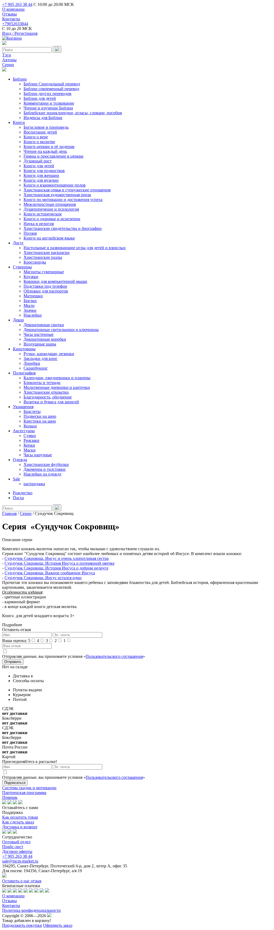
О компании (13, 9)
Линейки (32, 363)
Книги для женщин (41, 175)
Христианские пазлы (43, 257)
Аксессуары (24, 430)
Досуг (18, 243)
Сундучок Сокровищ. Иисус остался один (43, 577)
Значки (30, 310)
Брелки (30, 300)
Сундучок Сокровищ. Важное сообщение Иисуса (50, 573)
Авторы (9, 60)
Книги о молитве (39, 141)
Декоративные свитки (44, 324)
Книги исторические (43, 214)
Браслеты (32, 411)
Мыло (29, 305)
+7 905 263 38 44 (17, 4)
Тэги (6, 55)
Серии (8, 64)
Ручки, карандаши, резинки (49, 353)
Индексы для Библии (43, 117)
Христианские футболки (46, 464)
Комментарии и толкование (49, 103)
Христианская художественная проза (57, 194)
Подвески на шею (40, 416)
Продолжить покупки (22, 925)
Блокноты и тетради (42, 382)
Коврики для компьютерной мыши (55, 281)
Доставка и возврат (19, 827)
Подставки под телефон (45, 286)
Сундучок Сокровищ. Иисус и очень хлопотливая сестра (57, 558)
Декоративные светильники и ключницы (61, 329)
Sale (16, 479)
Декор (18, 320)
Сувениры (22, 267)
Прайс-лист (12, 846)
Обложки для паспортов (46, 291)
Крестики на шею (40, 421)
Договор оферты (17, 851)
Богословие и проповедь (46, 127)
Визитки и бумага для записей (51, 402)
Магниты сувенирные (44, 271)
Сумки (30, 435)
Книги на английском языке (49, 238)
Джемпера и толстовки (45, 469)
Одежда (20, 459)
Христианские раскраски (47, 252)
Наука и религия (39, 223)
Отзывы (9, 14)
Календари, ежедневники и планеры (57, 377)
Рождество (22, 493)
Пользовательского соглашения (114, 656)
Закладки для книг (41, 358)
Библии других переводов (47, 93)
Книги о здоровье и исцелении (52, 219)
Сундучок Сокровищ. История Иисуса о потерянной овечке (60, 563)
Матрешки (33, 296)
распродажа (34, 483)
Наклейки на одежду (43, 474)
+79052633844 (15, 23)
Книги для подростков (44, 170)
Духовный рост (38, 161)
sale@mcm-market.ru (20, 861)
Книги (19, 122)
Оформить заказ (57, 925)
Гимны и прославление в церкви (53, 156)
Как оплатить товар (20, 817)
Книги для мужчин (41, 180)
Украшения (23, 406)
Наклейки (33, 315)
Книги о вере (36, 137)
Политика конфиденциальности (31, 910)
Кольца (30, 426)
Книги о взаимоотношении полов (55, 185)
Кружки (31, 276)
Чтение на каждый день (45, 151)
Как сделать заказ (18, 822)
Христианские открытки (46, 392)
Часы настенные (39, 334)
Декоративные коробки (45, 339)
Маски (30, 450)
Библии (20, 79)
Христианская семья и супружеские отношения (67, 190)
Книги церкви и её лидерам (49, 146)
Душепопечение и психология (51, 209)
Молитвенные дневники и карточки (57, 387)
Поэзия (30, 233)
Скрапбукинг (36, 368)
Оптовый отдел (16, 842)
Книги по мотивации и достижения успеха (63, 199)
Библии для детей (40, 98)
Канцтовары (24, 349)
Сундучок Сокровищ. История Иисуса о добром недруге (56, 568)
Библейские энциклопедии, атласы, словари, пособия (73, 113)
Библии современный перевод (51, 88)
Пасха (18, 497)
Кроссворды (35, 262)
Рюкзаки (31, 440)
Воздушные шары (40, 344)
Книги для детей (39, 166)
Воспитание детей (40, 132)
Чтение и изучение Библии (48, 108)
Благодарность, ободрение (48, 397)
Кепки (29, 445)
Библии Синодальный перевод (52, 84)
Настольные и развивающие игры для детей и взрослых (75, 247)
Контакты (11, 19)
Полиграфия (24, 373)
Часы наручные (38, 455)
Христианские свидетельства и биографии (63, 228)
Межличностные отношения (50, 204)
